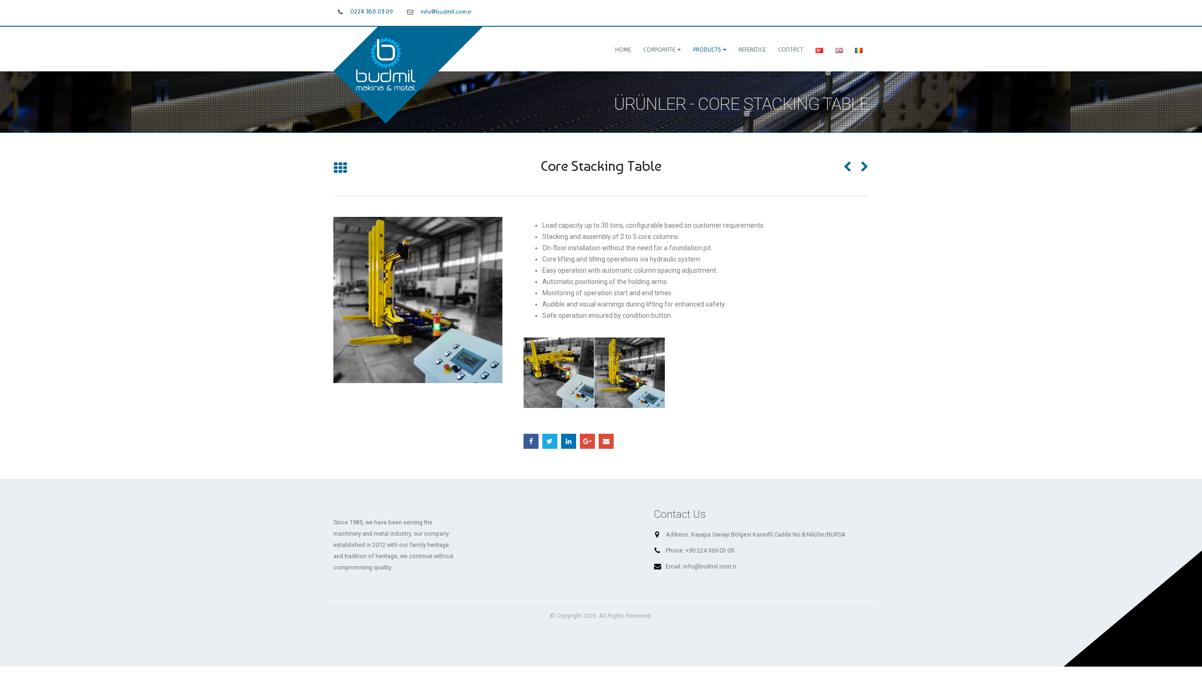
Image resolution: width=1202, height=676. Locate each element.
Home (623, 49)
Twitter (549, 441)
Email (606, 441)
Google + (587, 441)
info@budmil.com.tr (446, 11)
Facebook (531, 441)
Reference (752, 49)
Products (707, 49)
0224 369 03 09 (371, 11)
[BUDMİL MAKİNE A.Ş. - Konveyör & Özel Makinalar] (409, 73)
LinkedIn (568, 441)
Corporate (659, 49)
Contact (790, 49)
